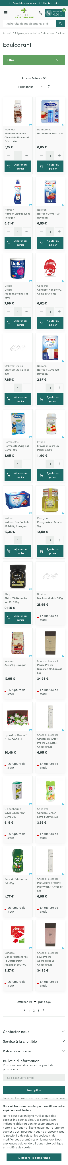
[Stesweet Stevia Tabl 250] (17, 347)
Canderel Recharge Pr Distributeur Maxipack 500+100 (16, 960)
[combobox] (29, 23)
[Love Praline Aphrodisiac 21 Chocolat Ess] (50, 934)
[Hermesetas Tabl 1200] (50, 111)
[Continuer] (43, 1010)
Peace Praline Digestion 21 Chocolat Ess (49, 668)
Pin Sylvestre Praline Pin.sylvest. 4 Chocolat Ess (50, 886)
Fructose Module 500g (50, 598)
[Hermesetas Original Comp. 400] (17, 424)
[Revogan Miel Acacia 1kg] (50, 500)
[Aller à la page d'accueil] (23, 13)
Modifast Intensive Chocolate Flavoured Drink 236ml (17, 137)
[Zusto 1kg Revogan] (17, 643)
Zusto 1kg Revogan (15, 665)
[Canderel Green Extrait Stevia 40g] (50, 790)
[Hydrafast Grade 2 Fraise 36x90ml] (17, 717)
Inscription (34, 1090)
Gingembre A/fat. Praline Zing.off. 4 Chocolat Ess (47, 742)
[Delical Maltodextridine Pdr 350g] (17, 267)
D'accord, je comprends (34, 1157)
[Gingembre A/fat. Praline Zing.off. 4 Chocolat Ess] (50, 717)
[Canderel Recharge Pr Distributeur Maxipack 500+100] (17, 934)
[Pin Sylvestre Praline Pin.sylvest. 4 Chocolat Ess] (50, 861)
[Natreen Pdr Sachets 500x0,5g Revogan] (17, 500)
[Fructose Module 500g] (50, 576)
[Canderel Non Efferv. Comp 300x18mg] (50, 267)
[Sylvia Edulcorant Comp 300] (17, 790)
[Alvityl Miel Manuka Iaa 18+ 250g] (17, 576)
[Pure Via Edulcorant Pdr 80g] (17, 861)
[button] (34, 60)
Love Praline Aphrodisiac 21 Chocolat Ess (45, 960)
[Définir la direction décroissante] (49, 86)
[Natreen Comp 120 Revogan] (50, 347)
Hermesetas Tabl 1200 (50, 133)
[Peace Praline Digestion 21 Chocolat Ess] (50, 643)
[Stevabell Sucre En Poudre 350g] (50, 424)
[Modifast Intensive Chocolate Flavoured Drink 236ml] (17, 111)
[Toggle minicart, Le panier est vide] (48, 13)
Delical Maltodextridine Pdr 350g (16, 293)
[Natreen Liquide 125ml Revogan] (17, 191)
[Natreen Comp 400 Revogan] (50, 191)
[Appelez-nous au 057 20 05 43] (40, 13)
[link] (25, 1010)
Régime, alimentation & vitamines (34, 33)
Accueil (7, 33)
